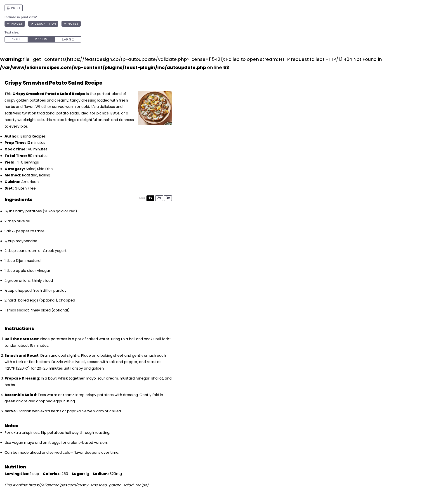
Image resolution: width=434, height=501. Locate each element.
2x (159, 198)
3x (168, 198)
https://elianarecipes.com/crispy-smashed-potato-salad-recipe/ (88, 485)
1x (150, 198)
